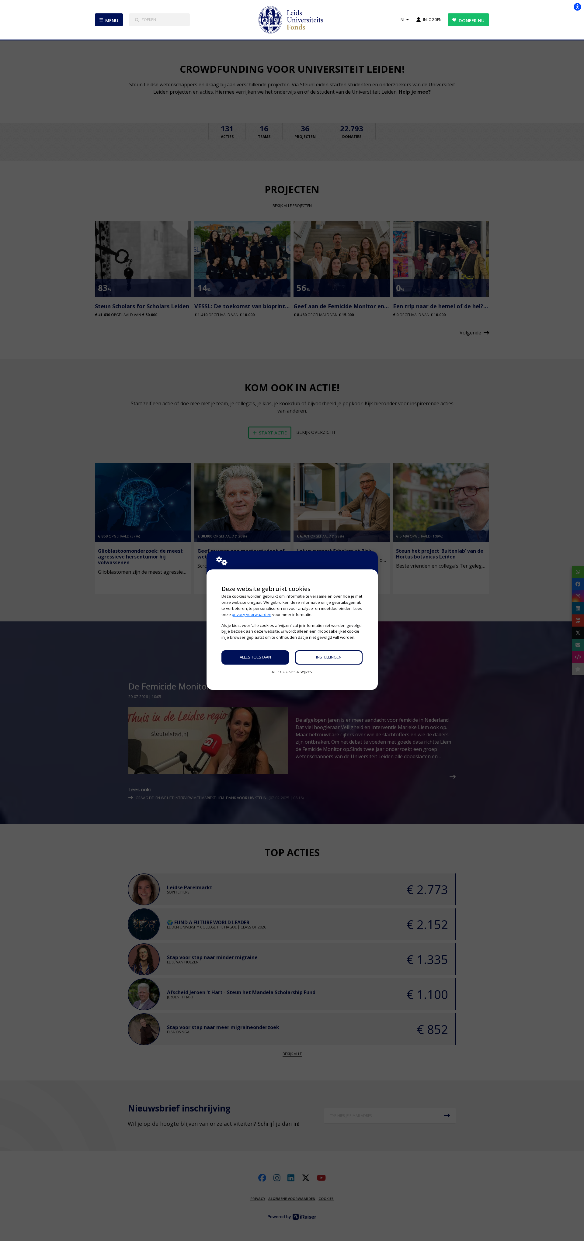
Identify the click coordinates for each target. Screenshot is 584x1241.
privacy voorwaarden (251, 614)
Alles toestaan (255, 657)
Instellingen (329, 657)
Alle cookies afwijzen (292, 671)
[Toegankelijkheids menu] (577, 6)
